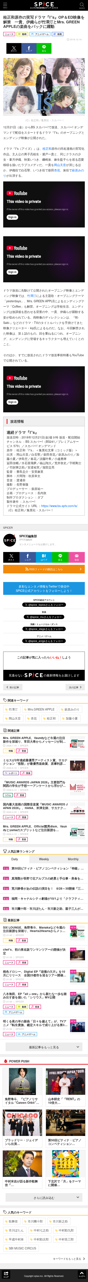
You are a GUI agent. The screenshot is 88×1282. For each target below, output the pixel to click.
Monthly (73, 859)
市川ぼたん (16, 1230)
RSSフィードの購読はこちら (46, 569)
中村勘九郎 (66, 1230)
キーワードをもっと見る (67, 1258)
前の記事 (14, 687)
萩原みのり (72, 709)
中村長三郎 (66, 1239)
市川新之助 (60, 1221)
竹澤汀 (31, 295)
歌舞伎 (13, 1221)
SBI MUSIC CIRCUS (22, 1248)
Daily (14, 859)
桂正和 (47, 148)
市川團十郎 (35, 1221)
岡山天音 (60, 165)
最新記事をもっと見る (44, 1047)
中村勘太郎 (41, 1239)
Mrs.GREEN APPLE (41, 709)
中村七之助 (41, 1230)
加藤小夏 (72, 718)
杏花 (57, 170)
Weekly (44, 859)
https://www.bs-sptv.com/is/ (59, 506)
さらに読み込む (44, 1197)
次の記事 (74, 687)
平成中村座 (16, 1239)
